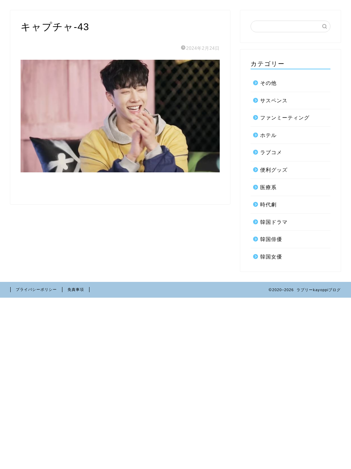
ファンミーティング (285, 118)
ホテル (268, 135)
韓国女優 (271, 257)
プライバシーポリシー (36, 289)
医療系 (268, 187)
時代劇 (268, 204)
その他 (268, 83)
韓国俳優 (271, 239)
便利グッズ (274, 170)
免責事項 (76, 289)
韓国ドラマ (274, 222)
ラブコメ (271, 152)
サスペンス (274, 100)
